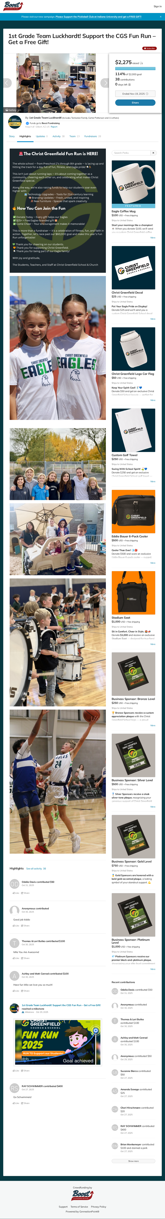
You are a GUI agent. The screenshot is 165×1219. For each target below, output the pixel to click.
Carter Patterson (96, 118)
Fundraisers (92, 136)
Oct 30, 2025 (28, 911)
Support (63, 1206)
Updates (42, 136)
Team (74, 136)
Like (17, 893)
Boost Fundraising (51, 123)
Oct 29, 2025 (42, 1012)
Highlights (25, 136)
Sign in (158, 6)
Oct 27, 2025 (28, 1089)
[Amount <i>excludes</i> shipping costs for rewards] (141, 63)
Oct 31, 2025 (28, 885)
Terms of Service (79, 1206)
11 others (113, 118)
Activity (59, 136)
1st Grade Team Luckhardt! (45, 117)
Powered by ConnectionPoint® (82, 1211)
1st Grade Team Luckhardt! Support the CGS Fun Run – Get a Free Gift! (61, 1005)
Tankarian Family (79, 118)
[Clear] (153, 152)
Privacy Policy (98, 1206)
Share (135, 102)
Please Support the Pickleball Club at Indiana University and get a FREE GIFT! (98, 16)
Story (12, 136)
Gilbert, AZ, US (42, 126)
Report (54, 126)
